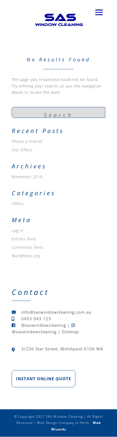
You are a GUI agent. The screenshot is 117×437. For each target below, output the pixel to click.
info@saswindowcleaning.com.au (56, 312)
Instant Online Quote (43, 378)
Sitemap (70, 331)
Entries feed (24, 238)
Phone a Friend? (27, 141)
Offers (18, 203)
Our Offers (22, 149)
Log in (17, 230)
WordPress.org (26, 255)
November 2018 (27, 176)
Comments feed (27, 247)
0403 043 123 (36, 318)
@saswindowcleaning (43, 325)
